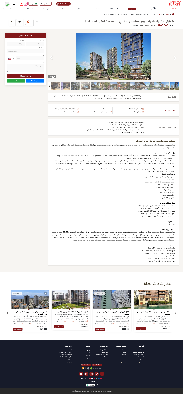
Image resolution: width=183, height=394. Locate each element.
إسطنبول (124, 350)
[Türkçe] (90, 378)
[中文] (94, 378)
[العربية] (96, 378)
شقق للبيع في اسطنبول (138, 354)
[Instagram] (26, 4)
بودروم (124, 352)
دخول (4, 8)
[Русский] (98, 378)
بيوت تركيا (142, 350)
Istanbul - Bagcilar (99, 112)
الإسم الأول (41, 41)
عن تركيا (98, 9)
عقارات (167, 14)
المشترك (66, 112)
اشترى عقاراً (132, 9)
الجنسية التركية (114, 9)
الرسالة (42, 63)
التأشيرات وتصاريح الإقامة (102, 354)
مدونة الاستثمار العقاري (66, 354)
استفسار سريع (141, 329)
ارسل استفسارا (25, 76)
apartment (132, 108)
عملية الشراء (105, 352)
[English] (101, 378)
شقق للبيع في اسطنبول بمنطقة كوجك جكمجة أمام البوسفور (153, 313)
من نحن (62, 9)
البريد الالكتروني (40, 48)
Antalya (124, 357)
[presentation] (7, 313)
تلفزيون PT (30, 9)
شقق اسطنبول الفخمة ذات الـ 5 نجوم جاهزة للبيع (72, 312)
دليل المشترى (80, 9)
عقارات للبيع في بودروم (138, 352)
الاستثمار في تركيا (104, 350)
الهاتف (42, 55)
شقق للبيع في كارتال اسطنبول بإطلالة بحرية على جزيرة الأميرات (31, 313)
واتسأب (15, 80)
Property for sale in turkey (65, 352)
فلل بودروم (141, 359)
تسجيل (10, 8)
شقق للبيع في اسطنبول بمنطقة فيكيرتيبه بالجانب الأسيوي (113, 313)
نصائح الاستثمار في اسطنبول (65, 357)
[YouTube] (21, 4)
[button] (154, 309)
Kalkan (124, 359)
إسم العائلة (22, 41)
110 (56, 108)
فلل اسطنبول (141, 357)
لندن (89, 353)
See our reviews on (91, 382)
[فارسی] (92, 378)
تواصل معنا (45, 9)
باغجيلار (151, 14)
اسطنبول (159, 14)
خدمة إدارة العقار (104, 357)
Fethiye (124, 354)
